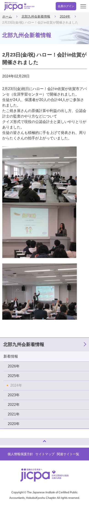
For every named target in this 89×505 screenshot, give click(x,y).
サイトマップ (45, 454)
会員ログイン (66, 6)
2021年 (14, 414)
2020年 (14, 424)
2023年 (14, 395)
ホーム (7, 16)
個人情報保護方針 (20, 454)
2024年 (65, 16)
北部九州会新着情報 (35, 16)
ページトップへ (8, 440)
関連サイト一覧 (68, 454)
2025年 (14, 376)
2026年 (14, 366)
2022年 (14, 405)
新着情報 (10, 356)
